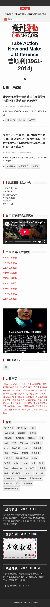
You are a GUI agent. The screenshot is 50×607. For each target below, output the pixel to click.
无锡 (6, 453)
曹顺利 (25, 453)
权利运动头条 (22, 458)
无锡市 (15, 453)
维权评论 (22, 478)
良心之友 (26, 409)
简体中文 (11, 19)
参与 (34, 409)
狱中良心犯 (17, 468)
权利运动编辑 (25, 106)
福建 (6, 473)
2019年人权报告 (10, 257)
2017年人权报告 (10, 268)
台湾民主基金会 (17, 400)
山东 (6, 448)
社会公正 (30, 468)
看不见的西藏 (32, 393)
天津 (14, 443)
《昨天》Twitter (27, 384)
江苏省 (25, 463)
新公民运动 (17, 403)
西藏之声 (40, 406)
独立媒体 (28, 403)
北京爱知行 (31, 400)
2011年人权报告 (10, 299)
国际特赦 (30, 397)
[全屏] (43, 241)
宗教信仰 (24, 443)
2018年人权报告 (10, 263)
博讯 (18, 390)
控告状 (27, 448)
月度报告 (35, 453)
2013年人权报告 (10, 288)
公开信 (33, 433)
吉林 (6, 443)
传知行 (41, 400)
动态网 (25, 390)
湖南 (6, 468)
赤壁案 (32, 120)
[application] (25, 231)
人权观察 (40, 397)
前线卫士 (20, 397)
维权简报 (39, 473)
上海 (32, 428)
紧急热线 (16, 473)
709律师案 (21, 428)
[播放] (6, 241)
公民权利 (8, 438)
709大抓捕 (8, 428)
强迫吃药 (11, 120)
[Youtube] (6, 367)
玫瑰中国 (16, 409)
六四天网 (38, 387)
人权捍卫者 (9, 433)
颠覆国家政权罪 (11, 488)
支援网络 (11, 166)
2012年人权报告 (10, 294)
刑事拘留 (20, 438)
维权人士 (28, 473)
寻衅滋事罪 (36, 443)
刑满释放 (32, 438)
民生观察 (10, 390)
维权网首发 (9, 478)
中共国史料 (13, 387)
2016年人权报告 (10, 273)
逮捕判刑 (28, 483)
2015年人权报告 (10, 278)
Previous (6, 352)
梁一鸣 (22, 120)
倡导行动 (22, 433)
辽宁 (18, 483)
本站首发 (8, 458)
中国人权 (20, 393)
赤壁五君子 (24, 166)
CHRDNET (33, 390)
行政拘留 (8, 483)
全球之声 (38, 403)
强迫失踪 (16, 448)
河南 (33, 463)
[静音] (39, 241)
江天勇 (7, 463)
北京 (41, 438)
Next (44, 352)
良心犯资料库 (36, 478)
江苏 (16, 463)
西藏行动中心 (16, 406)
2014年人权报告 (10, 283)
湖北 (41, 463)
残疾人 (35, 458)
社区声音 (41, 468)
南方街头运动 (26, 387)
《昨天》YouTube (11, 384)
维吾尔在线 (29, 406)
